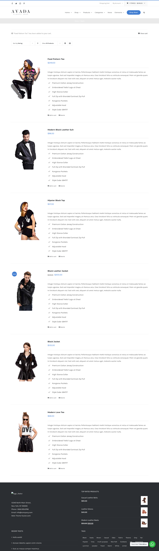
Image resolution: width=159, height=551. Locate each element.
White (117, 546)
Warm (110, 546)
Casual (106, 538)
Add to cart (52, 115)
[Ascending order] (37, 43)
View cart (144, 33)
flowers (128, 538)
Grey (135, 538)
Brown (99, 538)
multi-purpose (102, 542)
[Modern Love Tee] (26, 431)
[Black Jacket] (26, 360)
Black (85, 538)
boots (92, 538)
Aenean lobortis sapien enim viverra (27, 543)
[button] (144, 12)
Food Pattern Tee (56, 59)
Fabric (120, 538)
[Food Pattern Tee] (26, 78)
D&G (113, 538)
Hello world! (17, 537)
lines (92, 542)
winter (124, 546)
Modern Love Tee (56, 412)
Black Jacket (54, 342)
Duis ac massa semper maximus (26, 549)
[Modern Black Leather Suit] (26, 149)
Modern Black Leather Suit (61, 130)
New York (114, 542)
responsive (139, 542)
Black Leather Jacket (58, 271)
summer (86, 546)
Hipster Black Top (56, 200)
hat (141, 538)
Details (62, 115)
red (131, 542)
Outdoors (123, 542)
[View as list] (70, 43)
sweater (94, 546)
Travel (102, 546)
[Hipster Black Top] (26, 219)
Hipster (85, 542)
